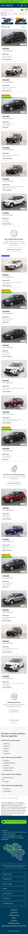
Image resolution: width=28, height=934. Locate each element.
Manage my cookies (14, 923)
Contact (14, 917)
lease (12, 1)
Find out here (14, 711)
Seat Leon (6, 750)
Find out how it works (14, 483)
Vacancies (14, 920)
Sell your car (14, 912)
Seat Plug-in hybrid (8, 767)
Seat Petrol (6, 760)
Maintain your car (14, 915)
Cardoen (3, 798)
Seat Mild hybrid (8, 770)
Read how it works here (14, 249)
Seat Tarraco (7, 753)
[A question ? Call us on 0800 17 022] (18, 5)
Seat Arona (6, 743)
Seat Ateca (6, 748)
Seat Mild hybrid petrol (9, 763)
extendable (12, 835)
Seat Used (6, 781)
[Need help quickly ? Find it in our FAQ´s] (22, 5)
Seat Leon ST (7, 746)
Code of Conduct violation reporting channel (14, 926)
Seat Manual (7, 788)
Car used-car (10, 798)
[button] (5, 13)
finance (8, 1)
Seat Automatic (7, 791)
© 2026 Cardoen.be (14, 931)
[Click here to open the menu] (25, 5)
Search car (14, 909)
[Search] (22, 10)
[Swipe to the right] (25, 13)
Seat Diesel (6, 765)
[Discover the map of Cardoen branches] (14, 860)
